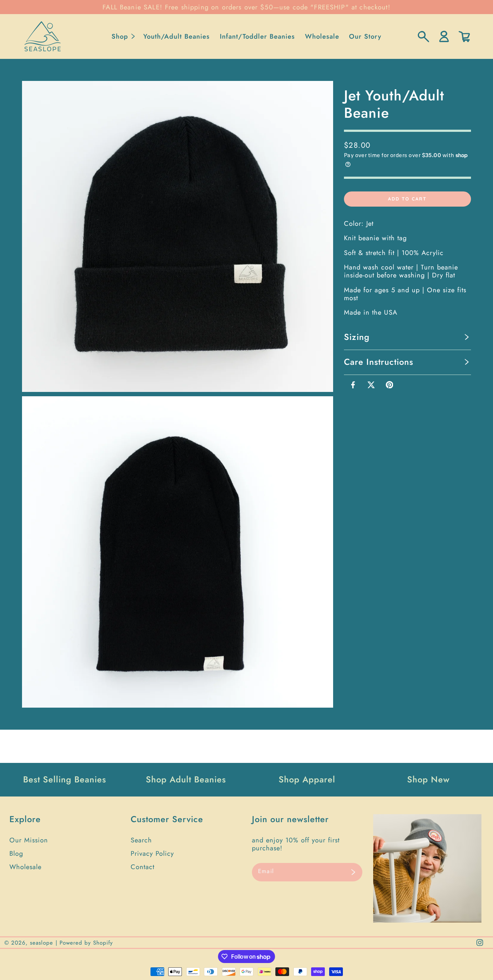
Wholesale (25, 867)
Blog (16, 853)
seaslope (41, 943)
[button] (122, 36)
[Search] (423, 36)
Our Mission (28, 840)
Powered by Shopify (86, 943)
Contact (142, 867)
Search (141, 840)
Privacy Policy (152, 853)
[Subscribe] (353, 872)
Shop (120, 36)
